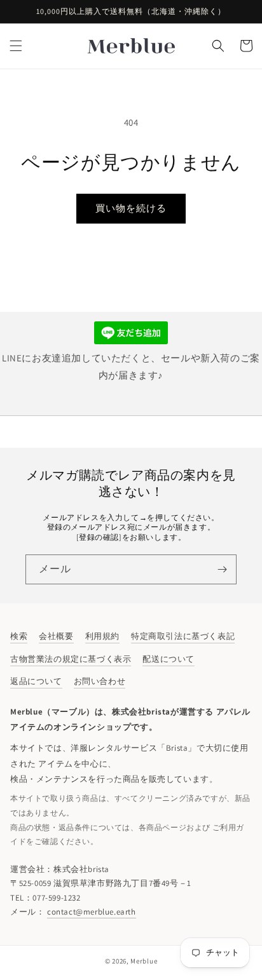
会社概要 (56, 636)
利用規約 (102, 636)
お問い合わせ (100, 681)
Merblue (143, 961)
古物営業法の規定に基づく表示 (70, 659)
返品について (36, 681)
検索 (18, 636)
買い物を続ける (131, 208)
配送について (168, 659)
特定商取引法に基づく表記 (183, 636)
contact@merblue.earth (91, 911)
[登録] (222, 569)
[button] (16, 46)
